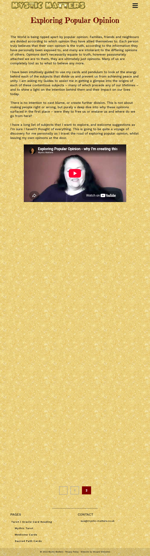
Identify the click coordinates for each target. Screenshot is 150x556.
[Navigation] (135, 5)
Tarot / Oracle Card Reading (31, 521)
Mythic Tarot (24, 528)
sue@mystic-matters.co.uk (98, 520)
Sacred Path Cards (28, 541)
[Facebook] (81, 532)
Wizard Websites (101, 552)
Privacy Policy (72, 552)
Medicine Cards (26, 534)
